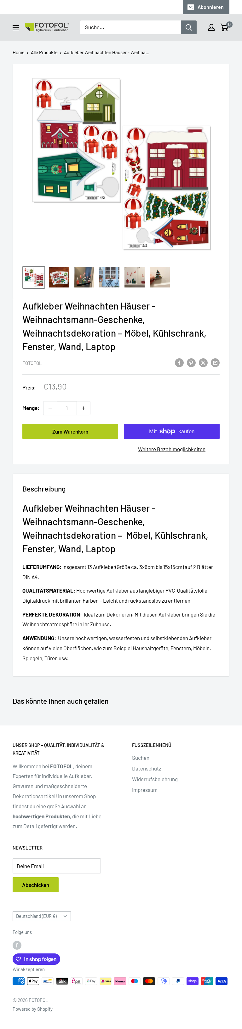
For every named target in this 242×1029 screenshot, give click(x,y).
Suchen (140, 757)
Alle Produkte (44, 52)
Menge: (30, 408)
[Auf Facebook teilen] (179, 362)
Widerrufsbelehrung (155, 779)
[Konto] (211, 27)
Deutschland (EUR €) (36, 916)
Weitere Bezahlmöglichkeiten (171, 449)
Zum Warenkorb (70, 431)
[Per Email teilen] (215, 362)
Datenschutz (146, 768)
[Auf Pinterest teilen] (191, 362)
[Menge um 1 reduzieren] (50, 408)
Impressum (145, 790)
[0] (224, 27)
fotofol (32, 363)
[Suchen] (189, 27)
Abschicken (35, 885)
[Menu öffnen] (16, 27)
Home (19, 52)
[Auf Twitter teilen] (203, 362)
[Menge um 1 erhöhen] (83, 408)
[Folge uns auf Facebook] (17, 945)
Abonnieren (211, 7)
